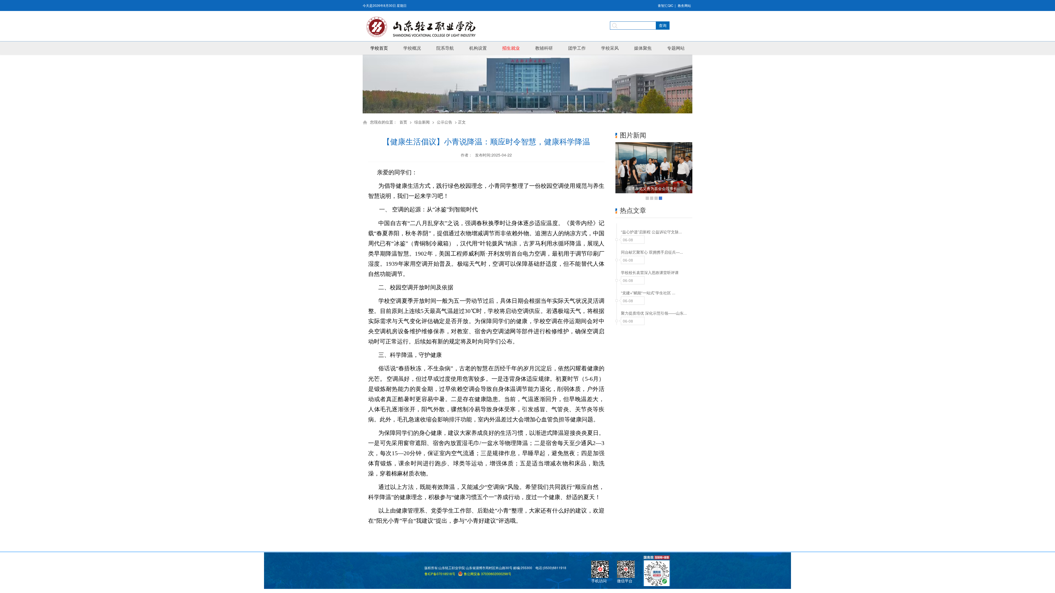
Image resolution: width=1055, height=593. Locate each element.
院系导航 (445, 48)
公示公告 (444, 122)
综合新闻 (422, 122)
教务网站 (684, 5)
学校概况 (412, 48)
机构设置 (478, 48)
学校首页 (379, 48)
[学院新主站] (423, 26)
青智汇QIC (665, 5)
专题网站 (676, 48)
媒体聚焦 (643, 48)
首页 (403, 122)
